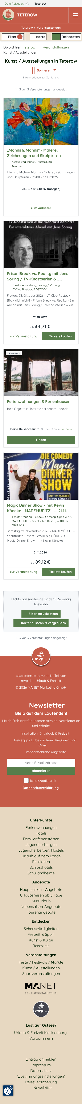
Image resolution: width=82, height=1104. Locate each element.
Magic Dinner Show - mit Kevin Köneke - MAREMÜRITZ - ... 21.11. (37, 508)
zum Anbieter (41, 208)
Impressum (41, 1064)
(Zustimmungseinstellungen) (41, 1076)
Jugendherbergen (41, 844)
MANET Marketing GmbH (47, 687)
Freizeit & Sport (41, 934)
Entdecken (41, 921)
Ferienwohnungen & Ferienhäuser (38, 401)
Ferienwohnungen (41, 827)
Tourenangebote (41, 912)
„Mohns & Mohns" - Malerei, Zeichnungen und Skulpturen (34, 153)
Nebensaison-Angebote (41, 906)
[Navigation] (75, 15)
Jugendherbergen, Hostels (41, 850)
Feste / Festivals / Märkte (41, 962)
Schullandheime (41, 873)
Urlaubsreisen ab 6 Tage (41, 895)
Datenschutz (41, 1070)
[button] (28, 15)
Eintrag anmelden (41, 1059)
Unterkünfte (41, 820)
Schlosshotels (41, 867)
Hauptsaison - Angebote (41, 889)
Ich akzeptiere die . (41, 784)
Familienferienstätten (41, 838)
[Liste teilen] (28, 70)
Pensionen (41, 861)
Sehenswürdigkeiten (41, 928)
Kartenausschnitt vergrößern (43, 623)
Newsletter (42, 1087)
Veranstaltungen (56, 47)
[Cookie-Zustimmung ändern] (8, 1090)
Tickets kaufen (60, 336)
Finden (41, 440)
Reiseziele (41, 945)
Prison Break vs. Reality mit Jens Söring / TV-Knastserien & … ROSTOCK (37, 279)
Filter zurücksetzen (43, 614)
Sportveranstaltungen (41, 973)
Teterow (40, 3)
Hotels (41, 833)
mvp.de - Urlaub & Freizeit (41, 681)
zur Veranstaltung (23, 336)
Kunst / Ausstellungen (41, 967)
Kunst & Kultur (41, 940)
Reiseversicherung (41, 1082)
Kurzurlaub (41, 900)
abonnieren (41, 771)
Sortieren (44, 70)
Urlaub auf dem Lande (41, 856)
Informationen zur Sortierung (41, 77)
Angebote (41, 882)
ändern (67, 429)
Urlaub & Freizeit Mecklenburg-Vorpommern (41, 1035)
